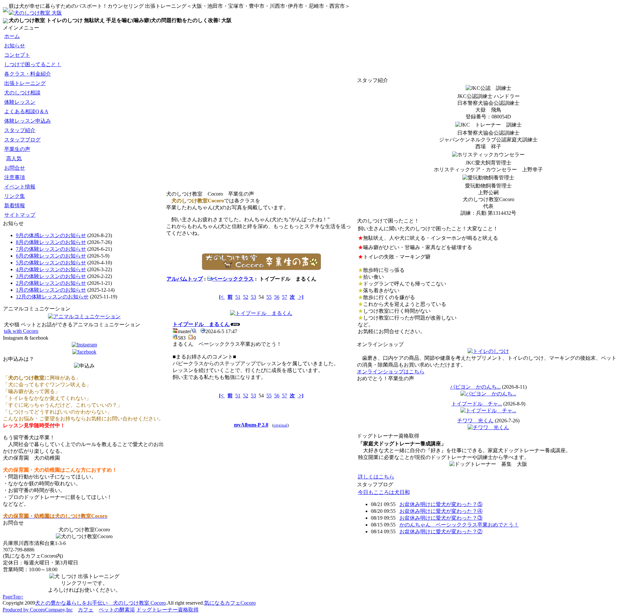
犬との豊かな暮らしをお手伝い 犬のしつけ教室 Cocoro (100, 603)
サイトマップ (19, 215)
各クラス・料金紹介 (27, 74)
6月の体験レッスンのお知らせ (51, 256)
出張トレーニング (25, 83)
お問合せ (14, 168)
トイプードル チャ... (476, 403)
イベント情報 (19, 186)
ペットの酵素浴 (117, 609)
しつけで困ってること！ (32, 64)
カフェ (85, 609)
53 (253, 297)
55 (269, 297)
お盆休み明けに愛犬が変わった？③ (441, 518)
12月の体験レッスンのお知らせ (52, 296)
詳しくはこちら (376, 476)
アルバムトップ (184, 279)
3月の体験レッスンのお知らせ (51, 276)
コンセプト (17, 55)
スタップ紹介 (19, 130)
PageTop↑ (13, 596)
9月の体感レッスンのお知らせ (51, 235)
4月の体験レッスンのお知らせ (51, 269)
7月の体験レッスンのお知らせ (51, 249)
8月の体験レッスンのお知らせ (51, 242)
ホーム (12, 36)
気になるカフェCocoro (230, 603)
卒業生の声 (17, 149)
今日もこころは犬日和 (384, 492)
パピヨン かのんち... (475, 387)
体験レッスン (19, 102)
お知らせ (14, 45)
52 (245, 297)
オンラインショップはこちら (390, 371)
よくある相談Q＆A (26, 111)
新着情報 (14, 205)
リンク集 (14, 196)
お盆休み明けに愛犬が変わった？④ (441, 511)
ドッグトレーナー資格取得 (167, 609)
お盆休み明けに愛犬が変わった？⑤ (441, 504)
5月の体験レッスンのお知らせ (51, 262)
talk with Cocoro (21, 331)
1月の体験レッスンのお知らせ (51, 290)
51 (237, 297)
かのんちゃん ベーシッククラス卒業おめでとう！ (459, 524)
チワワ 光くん (475, 420)
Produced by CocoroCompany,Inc (38, 609)
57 (284, 297)
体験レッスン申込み (27, 121)
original (280, 425)
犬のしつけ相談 (22, 92)
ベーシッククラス (233, 279)
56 (276, 297)
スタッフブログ (22, 139)
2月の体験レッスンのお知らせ (51, 283)
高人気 (14, 158)
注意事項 (14, 177)
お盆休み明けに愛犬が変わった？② (441, 531)
